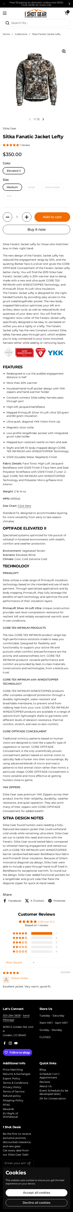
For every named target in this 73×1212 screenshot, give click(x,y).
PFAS (6, 1104)
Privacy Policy (12, 1087)
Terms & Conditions (15, 1083)
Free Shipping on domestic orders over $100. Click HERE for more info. (37, 3)
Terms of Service (14, 1091)
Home (6, 34)
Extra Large (52, 187)
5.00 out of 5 (46, 921)
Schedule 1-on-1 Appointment (49, 1075)
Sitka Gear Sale (18, 1154)
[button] (66, 13)
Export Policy (11, 1078)
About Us (45, 1086)
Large (31, 187)
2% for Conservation (52, 1098)
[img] (11, 973)
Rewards (8, 1109)
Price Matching (13, 1069)
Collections (21, 34)
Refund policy (12, 1096)
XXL (9, 196)
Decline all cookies (36, 1202)
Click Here (24, 506)
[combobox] (36, 23)
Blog (42, 1069)
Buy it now (37, 229)
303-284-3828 (12, 1015)
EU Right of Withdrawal (10, 1115)
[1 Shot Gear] (36, 13)
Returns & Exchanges (16, 1074)
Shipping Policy (13, 1100)
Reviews (44, 1082)
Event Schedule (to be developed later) (53, 1092)
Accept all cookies (36, 1192)
